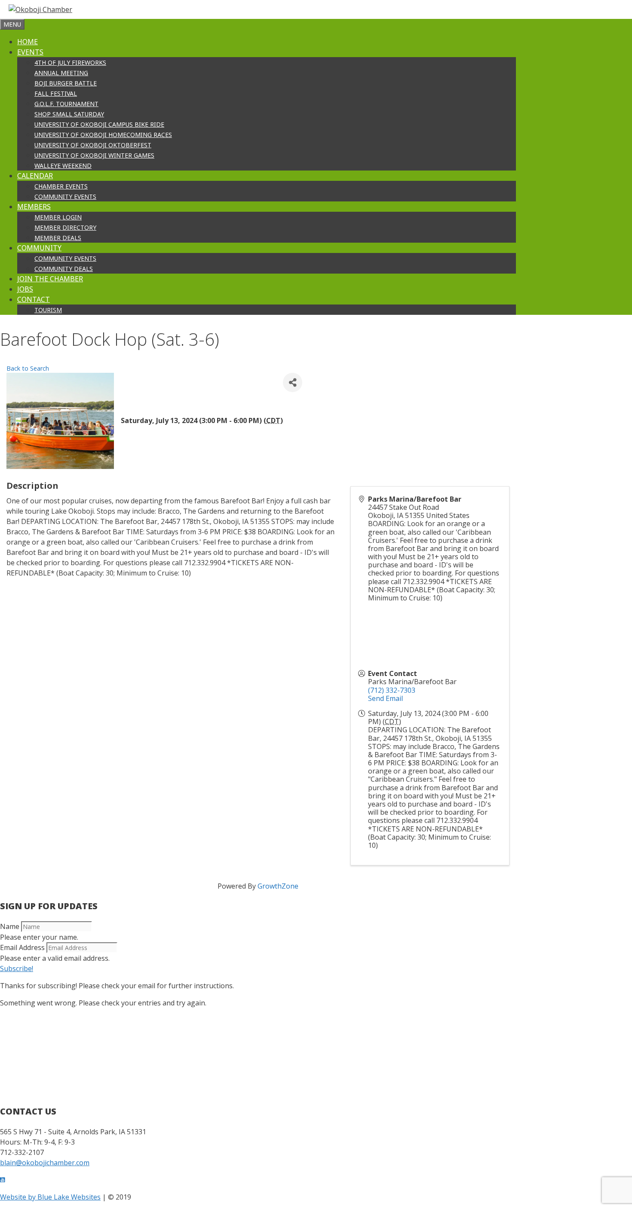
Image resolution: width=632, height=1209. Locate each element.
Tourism (48, 310)
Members (34, 206)
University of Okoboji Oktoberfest (92, 145)
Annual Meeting (61, 73)
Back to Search (27, 368)
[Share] (292, 382)
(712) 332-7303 (391, 690)
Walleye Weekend (63, 165)
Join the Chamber (50, 278)
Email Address (22, 947)
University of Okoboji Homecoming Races (103, 135)
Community (39, 248)
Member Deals (57, 238)
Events (30, 52)
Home (27, 41)
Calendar (35, 175)
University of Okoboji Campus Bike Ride (99, 124)
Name (9, 926)
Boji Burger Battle (65, 83)
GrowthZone (278, 886)
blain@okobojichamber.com (44, 1162)
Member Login (58, 217)
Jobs (25, 289)
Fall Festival (55, 93)
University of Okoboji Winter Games (94, 155)
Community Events (65, 196)
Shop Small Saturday (69, 114)
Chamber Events (61, 186)
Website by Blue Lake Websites (50, 1197)
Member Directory (65, 227)
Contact (33, 299)
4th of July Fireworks (70, 62)
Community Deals (63, 269)
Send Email (385, 698)
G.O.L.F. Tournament (66, 104)
